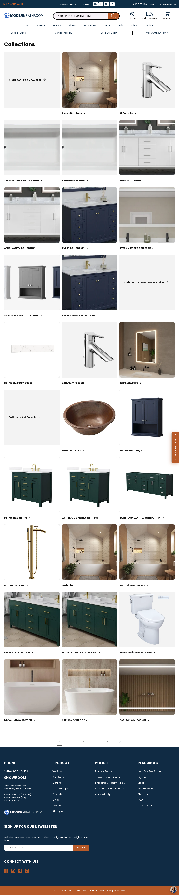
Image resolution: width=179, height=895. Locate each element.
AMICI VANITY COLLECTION (21, 248)
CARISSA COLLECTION (76, 720)
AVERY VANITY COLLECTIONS (80, 315)
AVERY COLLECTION (75, 248)
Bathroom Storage (132, 450)
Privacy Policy (103, 771)
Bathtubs (69, 585)
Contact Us (145, 805)
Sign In (142, 777)
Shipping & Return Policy (110, 783)
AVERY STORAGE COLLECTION (23, 315)
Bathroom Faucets (75, 383)
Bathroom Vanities (17, 517)
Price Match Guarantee (109, 788)
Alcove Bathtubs (73, 113)
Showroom (144, 794)
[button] (167, 16)
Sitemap (119, 890)
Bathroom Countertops (20, 383)
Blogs (141, 783)
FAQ (140, 800)
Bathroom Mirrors (131, 383)
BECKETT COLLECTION (18, 652)
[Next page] (120, 742)
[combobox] (86, 16)
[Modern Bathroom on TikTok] (20, 871)
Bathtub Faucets (16, 585)
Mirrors (56, 783)
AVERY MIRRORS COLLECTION (138, 248)
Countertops (60, 788)
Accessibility (102, 794)
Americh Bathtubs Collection (23, 180)
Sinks (55, 800)
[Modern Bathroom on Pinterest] (27, 871)
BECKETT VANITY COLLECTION (81, 652)
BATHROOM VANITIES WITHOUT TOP (141, 517)
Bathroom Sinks (73, 450)
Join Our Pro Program (151, 771)
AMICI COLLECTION (132, 180)
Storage (57, 811)
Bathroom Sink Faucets (22, 417)
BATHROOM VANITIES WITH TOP (82, 517)
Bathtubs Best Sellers (133, 585)
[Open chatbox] (173, 889)
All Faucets (127, 113)
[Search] (114, 16)
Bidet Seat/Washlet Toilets (137, 652)
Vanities (57, 771)
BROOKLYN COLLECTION (19, 720)
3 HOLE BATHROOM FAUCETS (25, 80)
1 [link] (59, 741)
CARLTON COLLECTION (134, 720)
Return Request (147, 788)
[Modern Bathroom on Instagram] (13, 871)
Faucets (57, 794)
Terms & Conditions (107, 777)
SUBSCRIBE (81, 848)
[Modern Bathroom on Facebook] (6, 871)
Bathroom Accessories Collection (144, 282)
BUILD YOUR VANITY (13, 4)
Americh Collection (75, 180)
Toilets (56, 805)
